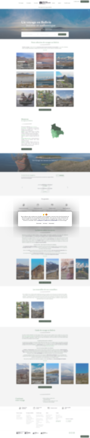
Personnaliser (51, 223)
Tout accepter (38, 223)
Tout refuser (45, 223)
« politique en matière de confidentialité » (48, 220)
